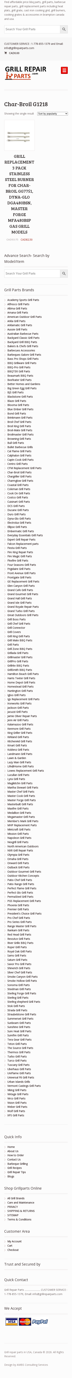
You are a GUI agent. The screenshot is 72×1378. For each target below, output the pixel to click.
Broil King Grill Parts (19, 426)
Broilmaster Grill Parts (20, 434)
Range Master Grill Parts (21, 926)
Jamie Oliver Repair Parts (22, 716)
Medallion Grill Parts (19, 812)
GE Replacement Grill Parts (23, 581)
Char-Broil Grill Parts (19, 472)
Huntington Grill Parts (20, 691)
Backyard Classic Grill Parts (23, 337)
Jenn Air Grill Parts (18, 720)
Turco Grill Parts (17, 1060)
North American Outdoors (23, 846)
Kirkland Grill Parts (18, 737)
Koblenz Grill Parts (18, 749)
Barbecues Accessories (21, 350)
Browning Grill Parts (19, 438)
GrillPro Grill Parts (17, 661)
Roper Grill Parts (17, 947)
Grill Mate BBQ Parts (19, 640)
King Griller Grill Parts (19, 732)
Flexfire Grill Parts (17, 560)
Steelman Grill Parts (19, 989)
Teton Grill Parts (17, 1044)
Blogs (10, 1176)
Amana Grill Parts (17, 312)
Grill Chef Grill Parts (18, 623)
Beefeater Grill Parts (19, 380)
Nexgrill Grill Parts (17, 842)
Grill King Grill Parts (18, 636)
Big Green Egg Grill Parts (22, 388)
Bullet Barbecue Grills (20, 447)
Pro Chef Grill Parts (18, 918)
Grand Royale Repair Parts (23, 606)
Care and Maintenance (20, 1202)
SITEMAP (12, 1215)
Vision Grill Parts (17, 1102)
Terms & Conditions (19, 1219)
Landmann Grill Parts (19, 754)
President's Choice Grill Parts (24, 913)
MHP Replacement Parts (22, 825)
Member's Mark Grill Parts (22, 821)
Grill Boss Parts (16, 619)
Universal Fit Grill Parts (20, 1077)
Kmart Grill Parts (17, 745)
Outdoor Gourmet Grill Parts (24, 871)
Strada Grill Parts (17, 1010)
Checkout (13, 1250)
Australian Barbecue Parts (22, 333)
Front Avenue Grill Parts (21, 573)
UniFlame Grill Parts (19, 1073)
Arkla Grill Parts (16, 321)
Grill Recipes (14, 1168)
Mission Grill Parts (18, 833)
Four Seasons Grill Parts (21, 564)
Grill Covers (14, 632)
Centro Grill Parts (17, 464)
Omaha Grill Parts (17, 859)
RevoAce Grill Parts (18, 939)
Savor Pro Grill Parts (19, 964)
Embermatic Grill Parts (20, 531)
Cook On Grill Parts (18, 493)
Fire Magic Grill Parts (19, 556)
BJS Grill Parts (15, 392)
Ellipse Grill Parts (17, 527)
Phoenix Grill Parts (18, 905)
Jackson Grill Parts (18, 707)
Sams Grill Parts (16, 955)
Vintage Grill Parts (17, 1094)
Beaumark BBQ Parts (20, 375)
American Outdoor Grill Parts (24, 317)
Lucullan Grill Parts (18, 775)
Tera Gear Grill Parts (19, 1039)
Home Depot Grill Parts (21, 682)
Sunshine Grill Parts (18, 1027)
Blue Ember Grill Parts (20, 409)
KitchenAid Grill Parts (19, 741)
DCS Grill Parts (16, 506)
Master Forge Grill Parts (21, 800)
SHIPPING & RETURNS (21, 1211)
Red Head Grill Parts (19, 934)
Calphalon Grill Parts (19, 455)
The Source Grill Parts (20, 1048)
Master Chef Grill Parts (20, 791)
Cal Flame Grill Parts (19, 451)
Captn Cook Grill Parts (20, 459)
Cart (9, 1245)
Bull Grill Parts (15, 443)
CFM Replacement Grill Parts (24, 468)
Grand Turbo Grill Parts (21, 611)
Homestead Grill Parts (20, 686)
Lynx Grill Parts (16, 779)
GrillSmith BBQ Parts (19, 670)
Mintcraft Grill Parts (18, 829)
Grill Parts (13, 644)
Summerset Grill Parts (20, 1018)
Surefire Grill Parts (18, 1035)
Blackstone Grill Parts (20, 396)
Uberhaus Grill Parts (19, 1069)
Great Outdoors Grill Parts (22, 615)
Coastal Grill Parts (18, 485)
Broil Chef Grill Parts (19, 422)
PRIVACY (12, 1207)
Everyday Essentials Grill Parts (25, 535)
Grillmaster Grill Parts (19, 657)
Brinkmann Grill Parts (19, 417)
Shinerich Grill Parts (18, 968)
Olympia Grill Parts (18, 854)
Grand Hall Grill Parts (19, 598)
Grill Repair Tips (16, 1172)
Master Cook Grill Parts (21, 796)
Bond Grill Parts (16, 413)
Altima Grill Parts (17, 308)
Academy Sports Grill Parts (23, 300)
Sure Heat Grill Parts (19, 1031)
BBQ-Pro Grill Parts (18, 367)
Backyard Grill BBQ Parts (22, 342)
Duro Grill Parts (16, 514)
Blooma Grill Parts (18, 405)
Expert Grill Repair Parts (21, 539)
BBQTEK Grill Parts (18, 371)
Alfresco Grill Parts (18, 304)
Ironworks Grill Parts (19, 703)
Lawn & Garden (16, 758)
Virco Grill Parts (16, 1098)
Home (11, 1147)
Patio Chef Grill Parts (19, 880)
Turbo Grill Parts (17, 1056)
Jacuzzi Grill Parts (17, 712)
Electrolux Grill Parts (19, 522)
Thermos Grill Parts (18, 1052)
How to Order (15, 1155)
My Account (14, 1241)
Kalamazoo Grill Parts (20, 724)
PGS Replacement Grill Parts (24, 901)
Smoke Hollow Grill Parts (22, 980)
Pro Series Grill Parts (19, 922)
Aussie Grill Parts (17, 329)
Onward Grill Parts (18, 863)
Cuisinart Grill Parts (18, 501)
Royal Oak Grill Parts (19, 951)
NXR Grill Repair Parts (20, 850)
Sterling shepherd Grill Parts (23, 1001)
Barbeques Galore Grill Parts (24, 354)
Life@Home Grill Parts (20, 766)
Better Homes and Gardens (23, 384)
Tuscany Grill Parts (18, 1065)
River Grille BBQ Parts (20, 943)
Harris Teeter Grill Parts (21, 678)
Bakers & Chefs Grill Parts (22, 346)
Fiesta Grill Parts (17, 548)
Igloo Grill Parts (16, 695)
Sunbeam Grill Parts (19, 1023)
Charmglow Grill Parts (20, 480)
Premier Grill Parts (18, 909)
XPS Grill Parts (15, 1115)
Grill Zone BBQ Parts (19, 649)
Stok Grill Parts (16, 1006)
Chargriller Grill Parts (19, 476)
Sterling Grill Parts (17, 997)
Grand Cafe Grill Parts (20, 590)
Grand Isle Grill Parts (19, 602)
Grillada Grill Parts (17, 653)
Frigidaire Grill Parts (18, 569)
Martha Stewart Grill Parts (22, 787)
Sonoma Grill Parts (18, 985)
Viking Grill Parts (16, 1090)
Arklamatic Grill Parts (19, 325)
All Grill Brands (16, 1198)
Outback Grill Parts (18, 867)
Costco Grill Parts (17, 497)
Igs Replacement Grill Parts (23, 699)
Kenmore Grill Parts (19, 728)
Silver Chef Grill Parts (19, 972)
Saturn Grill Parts (17, 959)
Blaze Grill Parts (16, 401)
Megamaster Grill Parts (21, 817)
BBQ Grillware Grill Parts (21, 363)
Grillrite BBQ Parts (18, 665)
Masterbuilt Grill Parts (20, 804)
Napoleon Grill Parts (19, 838)
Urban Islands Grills (18, 1081)
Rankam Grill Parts (18, 930)
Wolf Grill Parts (16, 1111)
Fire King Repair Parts (20, 552)
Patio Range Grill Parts (20, 884)
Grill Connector (16, 627)
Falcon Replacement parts (23, 544)
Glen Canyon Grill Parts (21, 585)
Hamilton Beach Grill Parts (23, 674)
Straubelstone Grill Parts (21, 1014)
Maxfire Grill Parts (18, 808)
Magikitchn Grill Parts (19, 783)
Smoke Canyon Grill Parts (22, 976)
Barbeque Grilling (17, 1163)
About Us (12, 1151)
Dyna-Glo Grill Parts (19, 518)
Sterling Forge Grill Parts (21, 993)
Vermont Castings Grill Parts (24, 1086)
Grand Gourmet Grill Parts (22, 594)
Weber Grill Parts (17, 1106)
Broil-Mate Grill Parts (19, 430)
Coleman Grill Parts (18, 489)
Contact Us (14, 1159)
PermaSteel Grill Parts (20, 896)
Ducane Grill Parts (18, 510)
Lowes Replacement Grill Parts (25, 770)
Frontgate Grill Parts (19, 577)
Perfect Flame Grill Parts (21, 888)
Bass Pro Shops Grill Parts (23, 358)
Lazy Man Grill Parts (19, 762)
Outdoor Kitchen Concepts (23, 875)
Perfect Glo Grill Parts (20, 892)
